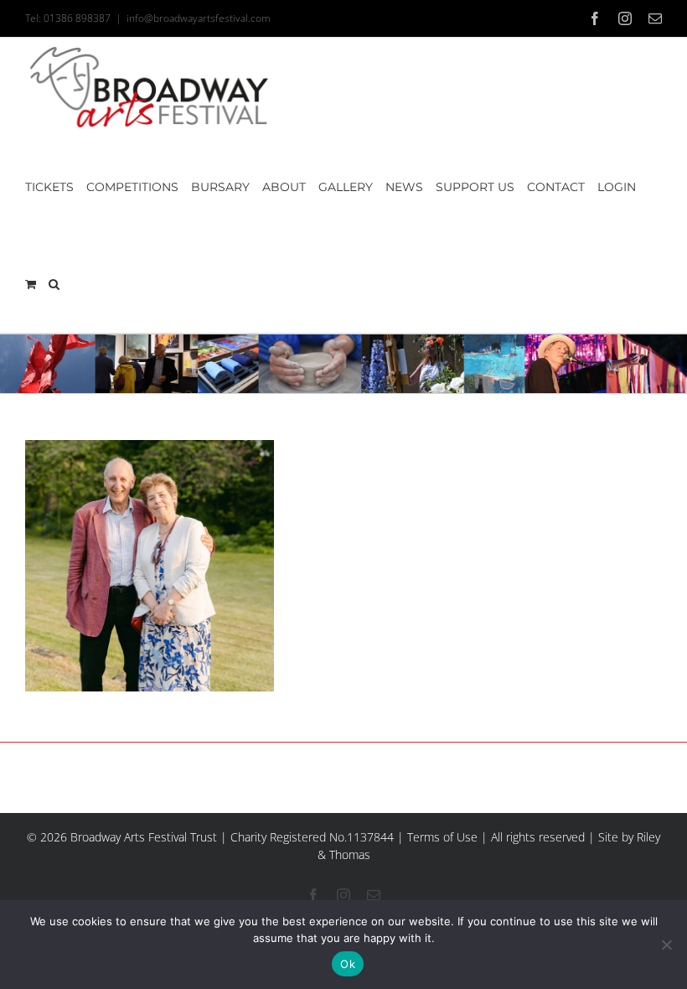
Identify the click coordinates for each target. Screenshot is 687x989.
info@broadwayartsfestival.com (199, 18)
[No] (666, 944)
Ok (347, 964)
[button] (54, 284)
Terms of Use (442, 837)
